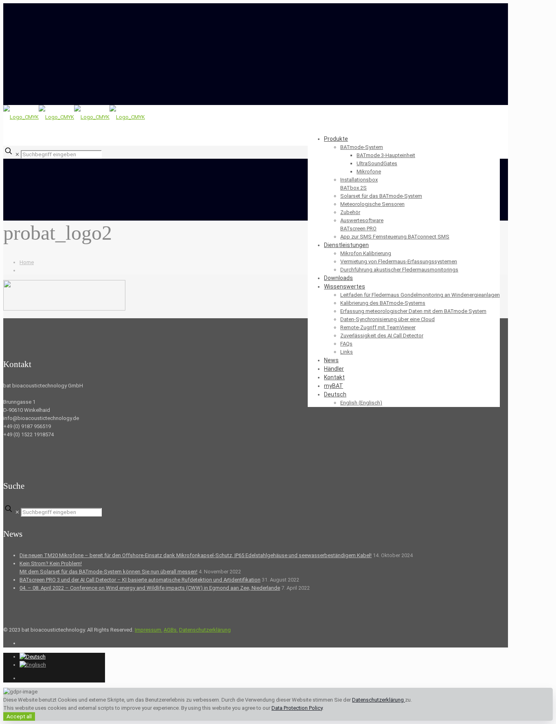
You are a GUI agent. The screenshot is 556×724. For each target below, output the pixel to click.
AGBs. (171, 630)
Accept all (19, 716)
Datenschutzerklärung (205, 630)
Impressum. (148, 630)
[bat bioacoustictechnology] (74, 117)
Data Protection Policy (296, 708)
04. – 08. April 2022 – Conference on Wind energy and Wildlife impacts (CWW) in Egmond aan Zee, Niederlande (150, 588)
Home (27, 262)
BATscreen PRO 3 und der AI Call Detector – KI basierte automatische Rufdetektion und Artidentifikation (140, 580)
